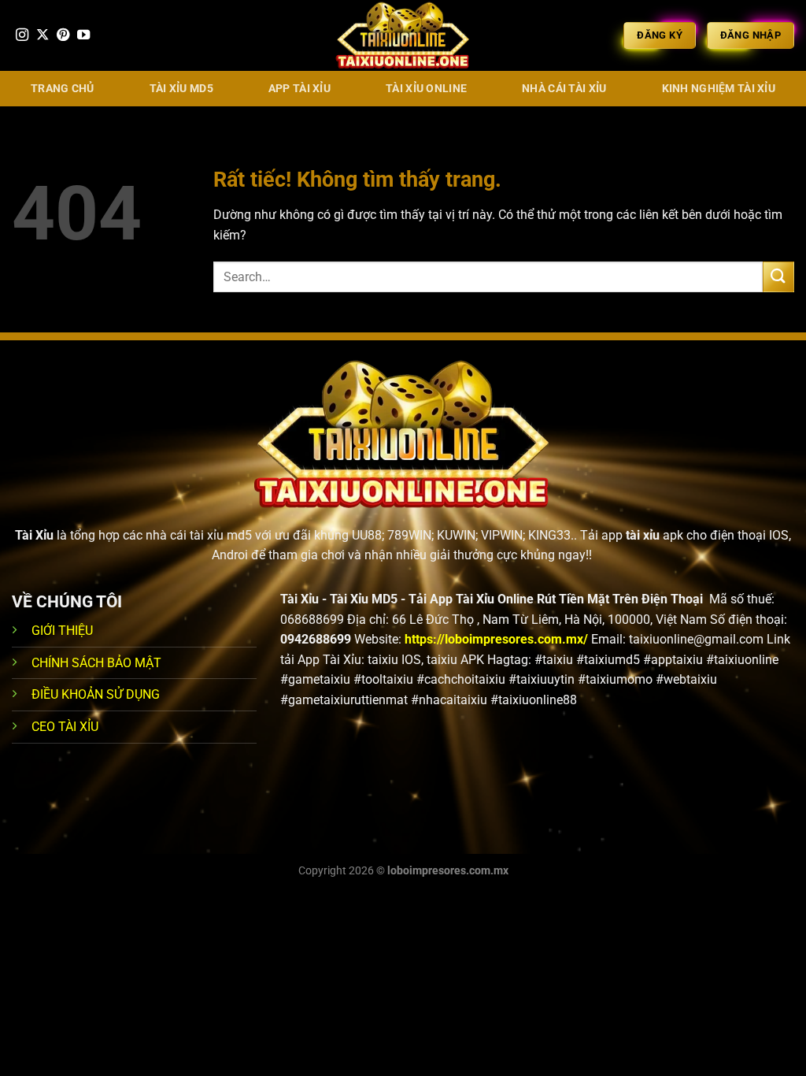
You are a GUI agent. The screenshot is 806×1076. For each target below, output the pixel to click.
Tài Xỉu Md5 (181, 88)
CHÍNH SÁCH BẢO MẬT (96, 662)
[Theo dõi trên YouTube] (83, 35)
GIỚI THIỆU (62, 630)
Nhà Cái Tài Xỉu (564, 88)
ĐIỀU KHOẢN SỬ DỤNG (95, 694)
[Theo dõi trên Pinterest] (63, 35)
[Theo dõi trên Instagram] (22, 35)
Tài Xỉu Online (426, 88)
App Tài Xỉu (299, 88)
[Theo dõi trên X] (42, 35)
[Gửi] (778, 277)
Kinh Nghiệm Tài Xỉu (718, 88)
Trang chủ (62, 88)
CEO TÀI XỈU (64, 726)
